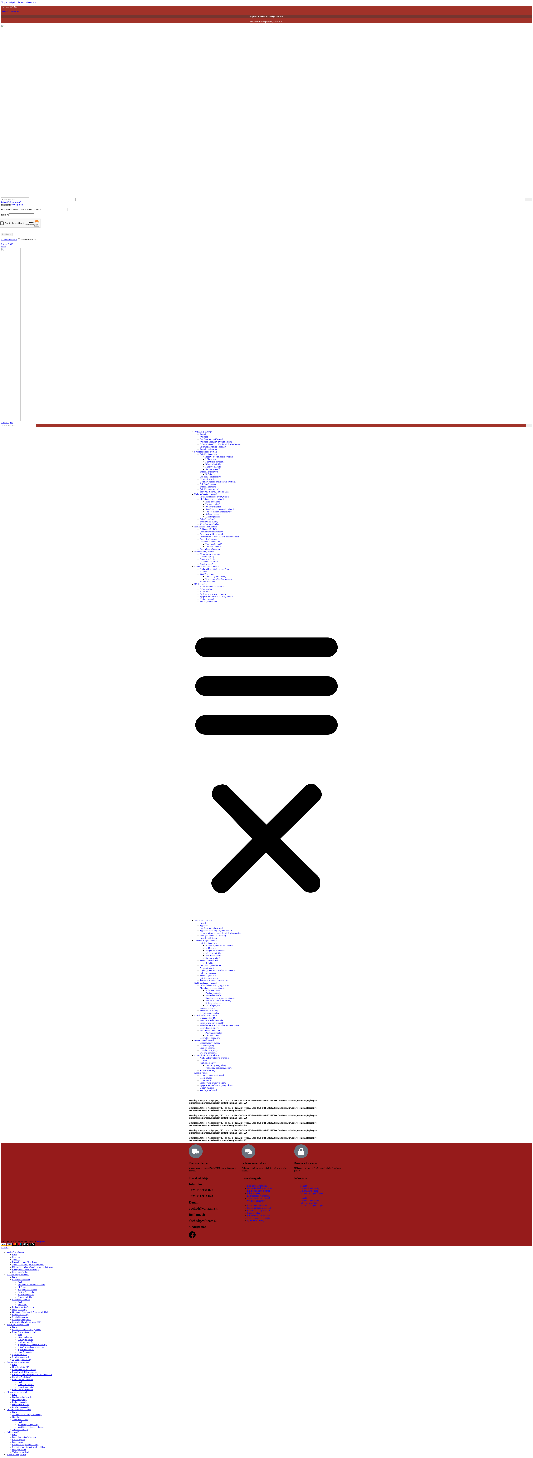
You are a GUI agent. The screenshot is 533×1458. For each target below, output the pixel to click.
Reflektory (210, 474)
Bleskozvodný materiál (204, 551)
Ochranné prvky (207, 556)
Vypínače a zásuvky (203, 432)
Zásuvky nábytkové (208, 449)
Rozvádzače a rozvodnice (205, 527)
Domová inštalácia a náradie (206, 566)
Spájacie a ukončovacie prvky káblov (216, 596)
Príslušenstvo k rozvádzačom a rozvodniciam (219, 536)
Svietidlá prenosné (208, 487)
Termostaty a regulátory (215, 576)
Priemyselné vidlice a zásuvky (213, 447)
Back (14, 1254)
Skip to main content (27, 2)
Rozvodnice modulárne (210, 541)
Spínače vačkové (207, 519)
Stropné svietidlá (212, 469)
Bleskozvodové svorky (210, 554)
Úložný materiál (207, 599)
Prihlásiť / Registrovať (16, 1454)
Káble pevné (205, 591)
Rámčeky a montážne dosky (212, 439)
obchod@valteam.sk (10, 11)
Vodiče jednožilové (208, 601)
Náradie (203, 571)
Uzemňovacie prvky (209, 561)
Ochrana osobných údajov (311, 1193)
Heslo (4, 215)
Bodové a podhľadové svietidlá (219, 457)
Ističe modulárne (212, 502)
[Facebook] (192, 1234)
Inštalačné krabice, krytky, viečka (214, 497)
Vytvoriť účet (17, 205)
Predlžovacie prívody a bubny (213, 594)
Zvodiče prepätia (212, 517)
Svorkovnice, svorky (209, 522)
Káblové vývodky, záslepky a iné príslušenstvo (220, 444)
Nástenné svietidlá (213, 464)
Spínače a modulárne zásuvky (218, 512)
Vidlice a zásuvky (207, 581)
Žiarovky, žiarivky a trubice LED (214, 492)
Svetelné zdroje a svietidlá (205, 452)
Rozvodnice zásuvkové (210, 549)
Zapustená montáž (213, 546)
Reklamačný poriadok (309, 1191)
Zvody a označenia (208, 564)
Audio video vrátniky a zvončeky (214, 569)
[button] (266, 761)
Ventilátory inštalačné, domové (218, 579)
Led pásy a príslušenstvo (210, 477)
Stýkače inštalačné (213, 514)
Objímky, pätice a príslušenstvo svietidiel (218, 482)
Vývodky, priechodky (209, 524)
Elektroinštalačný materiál (205, 494)
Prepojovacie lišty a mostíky (212, 534)
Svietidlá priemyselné (209, 489)
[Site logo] (15, 197)
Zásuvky (204, 434)
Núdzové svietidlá (213, 467)
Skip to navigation (9, 2)
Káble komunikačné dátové (212, 586)
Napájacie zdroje (207, 479)
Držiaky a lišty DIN (208, 529)
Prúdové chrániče (213, 507)
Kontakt (303, 1186)
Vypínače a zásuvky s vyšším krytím (216, 442)
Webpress (40, 1241)
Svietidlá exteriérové (209, 472)
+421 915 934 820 (201, 1190)
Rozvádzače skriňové (209, 539)
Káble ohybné (206, 589)
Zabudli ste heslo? (9, 239)
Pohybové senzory (208, 484)
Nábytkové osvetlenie (214, 462)
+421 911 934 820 (201, 1196)
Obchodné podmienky (309, 1188)
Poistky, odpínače (213, 504)
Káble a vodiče (201, 584)
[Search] (528, 199)
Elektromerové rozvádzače (211, 531)
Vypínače (204, 437)
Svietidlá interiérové (208, 454)
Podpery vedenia (207, 559)
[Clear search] (523, 199)
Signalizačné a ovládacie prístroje (220, 509)
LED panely (210, 459)
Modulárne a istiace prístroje (212, 499)
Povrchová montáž (213, 544)
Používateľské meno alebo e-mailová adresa (21, 209)
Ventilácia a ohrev (208, 574)
